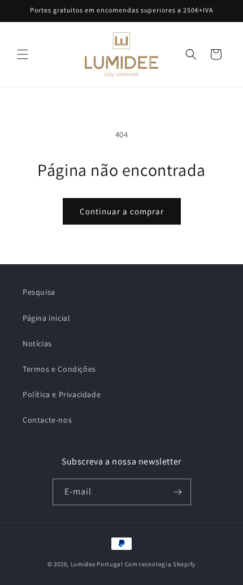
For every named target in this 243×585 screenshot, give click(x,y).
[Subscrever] (178, 492)
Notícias (37, 343)
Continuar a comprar (122, 211)
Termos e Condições (59, 369)
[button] (22, 54)
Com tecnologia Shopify (160, 564)
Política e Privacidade (62, 394)
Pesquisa (39, 292)
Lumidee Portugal (97, 564)
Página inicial (46, 318)
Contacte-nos (47, 420)
